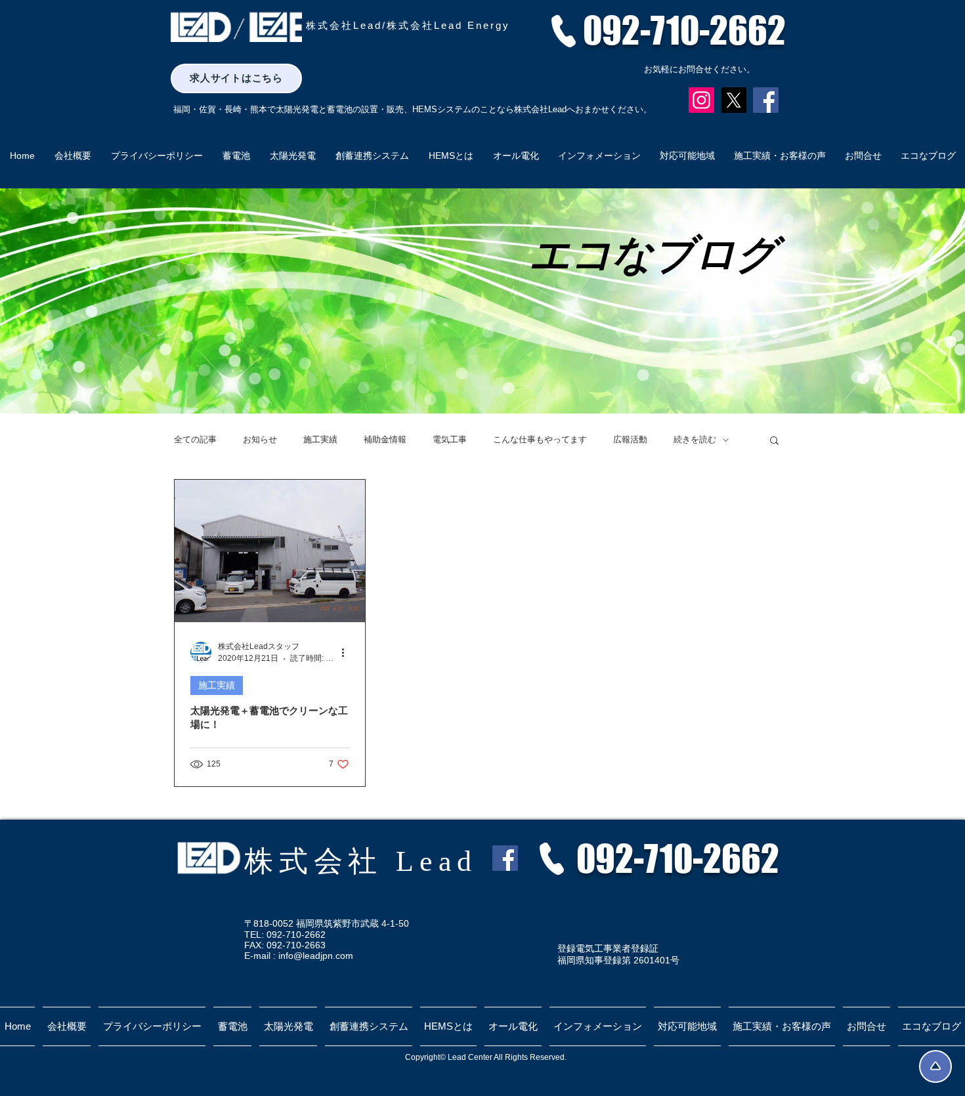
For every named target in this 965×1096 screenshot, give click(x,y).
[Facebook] (766, 100)
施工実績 (320, 439)
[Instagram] (701, 100)
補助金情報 (385, 439)
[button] (774, 441)
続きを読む (695, 439)
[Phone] (563, 31)
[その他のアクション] (347, 652)
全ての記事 (195, 439)
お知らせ (260, 439)
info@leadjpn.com (315, 955)
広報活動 (630, 439)
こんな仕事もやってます (540, 439)
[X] (733, 100)
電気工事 (450, 439)
